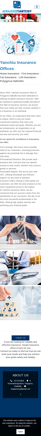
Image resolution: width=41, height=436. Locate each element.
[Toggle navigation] (36, 7)
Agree (20, 432)
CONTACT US (20, 338)
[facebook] (20, 394)
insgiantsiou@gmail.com (20, 389)
